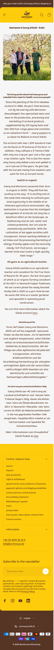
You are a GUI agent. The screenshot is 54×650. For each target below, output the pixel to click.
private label (12, 510)
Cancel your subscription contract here (25, 515)
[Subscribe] (43, 602)
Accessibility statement (17, 497)
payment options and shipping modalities (26, 488)
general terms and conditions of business (26, 484)
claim (9, 506)
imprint (10, 470)
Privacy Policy (27, 622)
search (9, 466)
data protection (13, 475)
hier (36, 436)
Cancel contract (13, 519)
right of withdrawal (15, 479)
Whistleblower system (17, 501)
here (34, 313)
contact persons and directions (21, 492)
